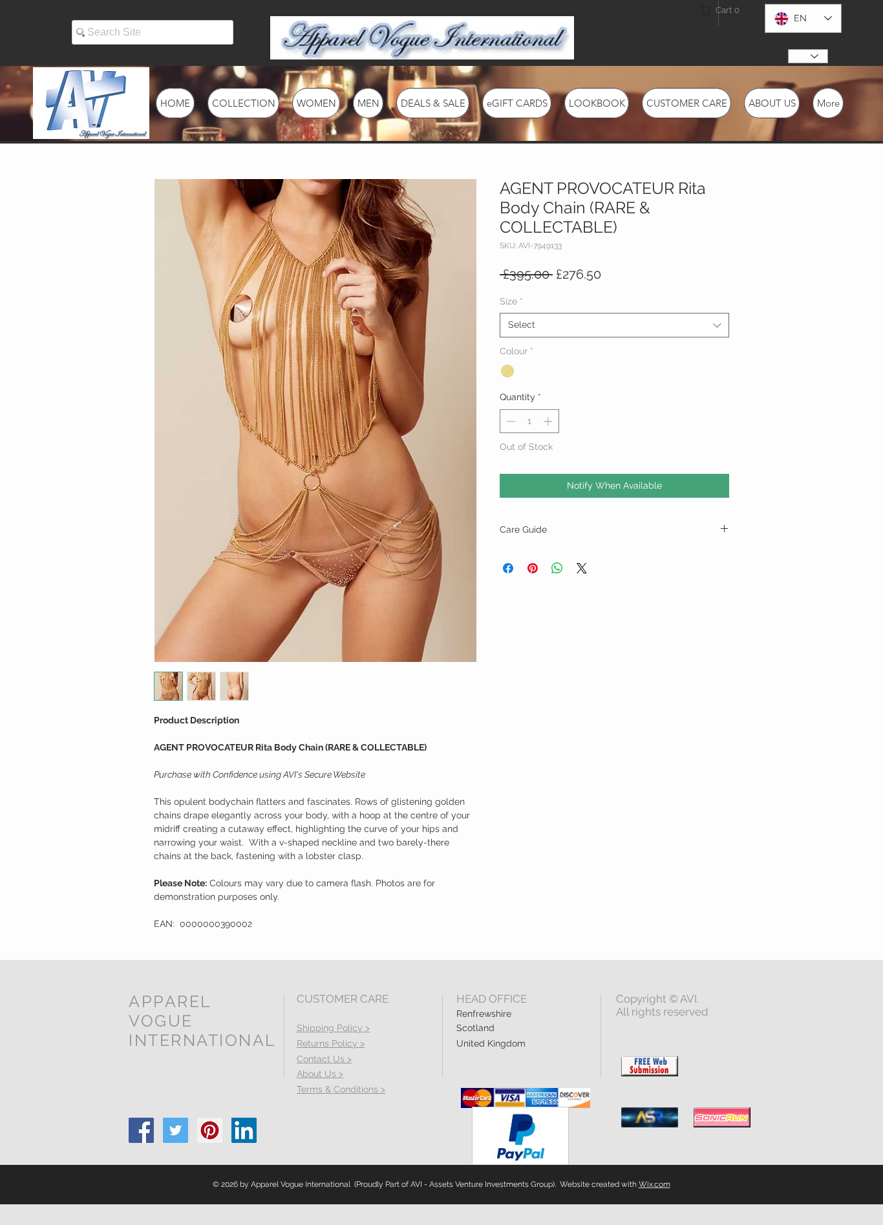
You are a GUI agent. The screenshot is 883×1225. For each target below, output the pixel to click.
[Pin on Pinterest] (532, 568)
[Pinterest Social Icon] (209, 1130)
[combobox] (614, 325)
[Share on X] (582, 568)
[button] (722, 10)
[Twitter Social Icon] (175, 1130)
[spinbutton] (529, 421)
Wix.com (654, 1184)
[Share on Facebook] (508, 568)
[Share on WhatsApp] (557, 568)
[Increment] (549, 421)
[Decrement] (510, 421)
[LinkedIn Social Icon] (244, 1130)
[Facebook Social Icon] (141, 1130)
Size (511, 301)
